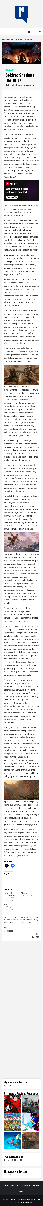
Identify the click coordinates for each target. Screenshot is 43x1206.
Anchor (21, 1191)
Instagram (25, 1185)
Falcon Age (8, 929)
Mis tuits (7, 1085)
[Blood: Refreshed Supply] (30, 1140)
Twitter (5, 1185)
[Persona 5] (12, 1104)
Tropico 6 (35, 935)
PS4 (36, 917)
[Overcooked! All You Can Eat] (12, 1122)
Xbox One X (32, 922)
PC (33, 917)
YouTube (35, 1185)
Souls (6, 922)
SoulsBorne (14, 922)
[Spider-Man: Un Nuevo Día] (30, 1104)
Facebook (15, 1185)
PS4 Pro (7, 920)
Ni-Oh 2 (6, 904)
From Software (25, 917)
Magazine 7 (15, 1202)
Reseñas (9, 70)
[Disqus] (21, 977)
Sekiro (13, 920)
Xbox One (23, 922)
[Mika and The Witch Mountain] (12, 1140)
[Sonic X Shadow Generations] (30, 1122)
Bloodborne (13, 917)
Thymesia (25, 893)
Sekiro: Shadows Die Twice (27, 920)
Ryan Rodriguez (15, 84)
